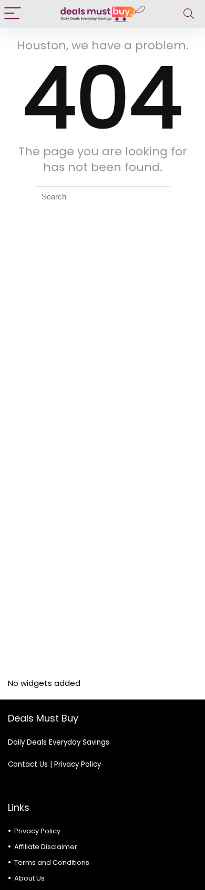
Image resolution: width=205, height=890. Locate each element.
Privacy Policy (77, 764)
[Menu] (12, 14)
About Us (29, 878)
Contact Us (28, 764)
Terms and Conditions (51, 862)
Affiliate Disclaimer (45, 847)
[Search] (188, 14)
